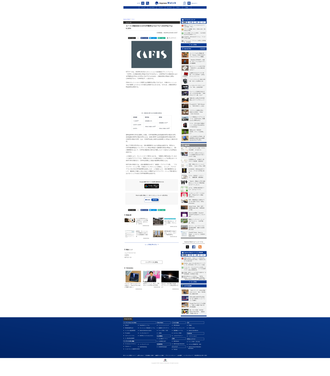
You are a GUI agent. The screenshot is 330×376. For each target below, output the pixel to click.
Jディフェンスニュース (179, 328)
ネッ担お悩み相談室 (129, 338)
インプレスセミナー (144, 333)
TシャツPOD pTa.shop (194, 341)
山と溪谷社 (160, 336)
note (163, 38)
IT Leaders (127, 333)
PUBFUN (189, 333)
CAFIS (127, 255)
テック (143, 7)
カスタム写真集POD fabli (195, 344)
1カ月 (203, 22)
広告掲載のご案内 (149, 355)
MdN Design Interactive (179, 343)
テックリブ (175, 346)
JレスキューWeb (177, 333)
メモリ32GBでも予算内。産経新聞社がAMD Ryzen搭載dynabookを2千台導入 (197, 138)
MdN (173, 338)
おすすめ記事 (187, 285)
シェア (145, 38)
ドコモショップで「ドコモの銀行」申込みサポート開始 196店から (196, 195)
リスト (138, 38)
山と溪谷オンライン (163, 338)
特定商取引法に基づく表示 (201, 355)
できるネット (128, 346)
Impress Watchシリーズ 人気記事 (193, 252)
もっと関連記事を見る (151, 244)
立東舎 (160, 333)
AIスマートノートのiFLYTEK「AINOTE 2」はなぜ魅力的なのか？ (197, 68)
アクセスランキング (189, 19)
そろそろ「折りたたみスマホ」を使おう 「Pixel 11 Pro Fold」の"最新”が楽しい (133, 285)
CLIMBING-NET (162, 341)
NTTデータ (128, 257)
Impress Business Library (145, 330)
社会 (187, 7)
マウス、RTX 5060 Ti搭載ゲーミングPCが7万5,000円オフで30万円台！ (197, 125)
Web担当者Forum (129, 328)
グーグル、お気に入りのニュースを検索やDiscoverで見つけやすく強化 (196, 154)
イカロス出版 (175, 322)
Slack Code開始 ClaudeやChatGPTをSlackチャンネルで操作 (197, 214)
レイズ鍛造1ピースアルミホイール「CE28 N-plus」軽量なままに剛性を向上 (197, 118)
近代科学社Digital (163, 346)
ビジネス (152, 7)
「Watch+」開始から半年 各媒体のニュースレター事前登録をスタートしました (197, 183)
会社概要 (180, 355)
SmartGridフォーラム (145, 325)
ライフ (161, 7)
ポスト (133, 38)
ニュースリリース (130, 253)
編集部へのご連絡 (159, 355)
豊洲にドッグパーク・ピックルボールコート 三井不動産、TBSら (196, 221)
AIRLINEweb (177, 325)
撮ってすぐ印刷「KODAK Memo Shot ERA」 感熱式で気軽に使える (197, 311)
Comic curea (192, 328)
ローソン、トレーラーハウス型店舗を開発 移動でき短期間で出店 (196, 227)
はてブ (154, 38)
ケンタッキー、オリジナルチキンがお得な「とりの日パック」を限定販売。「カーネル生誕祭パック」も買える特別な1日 (195, 269)
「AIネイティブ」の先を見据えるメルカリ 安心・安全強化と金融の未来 (197, 292)
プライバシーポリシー (170, 355)
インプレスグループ (188, 355)
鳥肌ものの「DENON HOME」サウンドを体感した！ (197, 131)
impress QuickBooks (193, 330)
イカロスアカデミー (178, 335)
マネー (178, 7)
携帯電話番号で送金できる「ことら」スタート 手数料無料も (170, 232)
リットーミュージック (164, 325)
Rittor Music (160, 322)
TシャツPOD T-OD (163, 330)
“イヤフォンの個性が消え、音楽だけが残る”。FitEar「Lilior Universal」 (197, 112)
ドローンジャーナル (129, 335)
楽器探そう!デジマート (164, 328)
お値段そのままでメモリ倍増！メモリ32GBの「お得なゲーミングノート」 (197, 74)
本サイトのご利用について (129, 355)
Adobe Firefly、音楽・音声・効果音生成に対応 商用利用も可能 (196, 208)
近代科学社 (160, 344)
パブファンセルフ (193, 336)
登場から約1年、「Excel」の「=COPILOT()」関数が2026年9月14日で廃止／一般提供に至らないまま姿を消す (195, 259)
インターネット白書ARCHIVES (132, 349)
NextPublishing (143, 346)
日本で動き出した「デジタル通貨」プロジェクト (170, 222)
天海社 (190, 325)
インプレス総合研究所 (130, 330)
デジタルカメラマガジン (130, 343)
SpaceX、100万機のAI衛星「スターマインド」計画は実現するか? (169, 285)
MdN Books (176, 341)
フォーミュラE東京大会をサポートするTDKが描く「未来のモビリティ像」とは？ (197, 93)
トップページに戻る (151, 262)
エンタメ (169, 7)
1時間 (184, 22)
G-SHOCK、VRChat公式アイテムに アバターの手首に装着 (197, 170)
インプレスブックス (144, 344)
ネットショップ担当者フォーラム (147, 328)
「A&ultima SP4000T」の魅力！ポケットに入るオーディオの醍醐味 (197, 61)
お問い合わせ (140, 355)
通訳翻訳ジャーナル (178, 330)
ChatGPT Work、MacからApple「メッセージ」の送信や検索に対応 (197, 234)
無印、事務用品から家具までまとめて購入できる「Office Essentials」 (196, 201)
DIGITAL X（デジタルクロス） (147, 335)
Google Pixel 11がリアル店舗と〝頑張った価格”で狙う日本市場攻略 (197, 305)
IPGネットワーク (191, 339)
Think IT (127, 325)
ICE (188, 322)
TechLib (175, 349)
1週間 (196, 22)
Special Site (187, 48)
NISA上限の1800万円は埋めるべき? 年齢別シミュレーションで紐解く (197, 298)
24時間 (190, 22)
